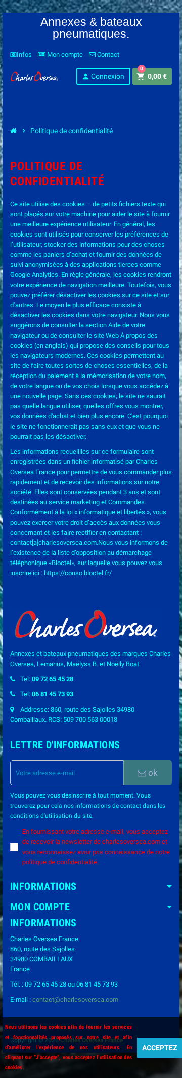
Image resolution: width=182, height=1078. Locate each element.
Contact (107, 54)
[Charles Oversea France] (34, 75)
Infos (21, 54)
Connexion (102, 76)
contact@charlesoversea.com (75, 999)
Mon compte (64, 54)
